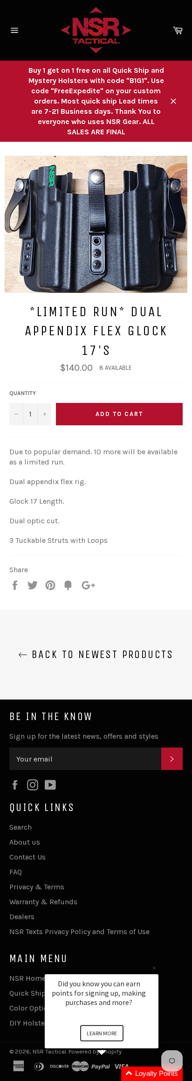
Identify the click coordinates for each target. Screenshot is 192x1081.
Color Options (32, 1008)
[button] (113, 1074)
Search (20, 827)
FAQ (15, 871)
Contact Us (27, 856)
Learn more (102, 1033)
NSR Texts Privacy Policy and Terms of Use (79, 931)
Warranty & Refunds (43, 901)
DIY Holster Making (42, 1023)
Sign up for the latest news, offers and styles (83, 736)
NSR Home (27, 978)
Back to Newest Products (100, 654)
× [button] (154, 967)
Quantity (22, 393)
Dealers (21, 916)
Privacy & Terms (36, 886)
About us (24, 842)
